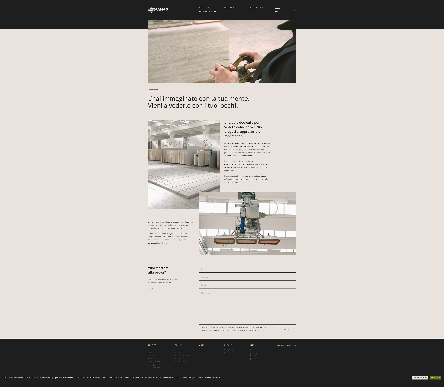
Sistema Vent (177, 353)
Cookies (226, 353)
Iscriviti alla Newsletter (283, 345)
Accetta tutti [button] (435, 378)
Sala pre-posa (177, 365)
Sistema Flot (177, 359)
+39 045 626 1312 (154, 362)
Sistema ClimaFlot (179, 362)
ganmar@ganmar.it (154, 365)
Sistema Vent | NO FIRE (181, 356)
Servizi (175, 368)
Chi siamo (176, 350)
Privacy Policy (228, 350)
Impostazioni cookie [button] (420, 378)
